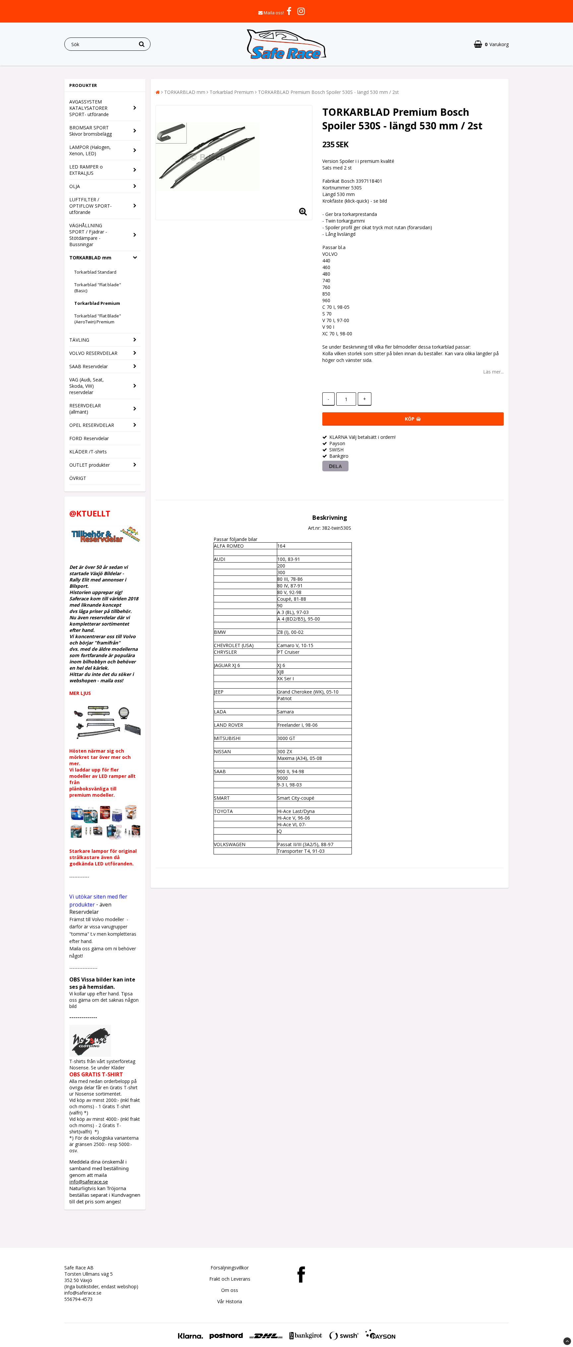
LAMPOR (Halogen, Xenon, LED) (90, 150)
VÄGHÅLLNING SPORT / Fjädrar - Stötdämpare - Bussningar (88, 234)
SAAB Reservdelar (88, 366)
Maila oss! (274, 13)
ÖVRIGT (77, 478)
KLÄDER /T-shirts (88, 451)
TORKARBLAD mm (90, 257)
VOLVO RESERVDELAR (93, 353)
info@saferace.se (88, 1181)
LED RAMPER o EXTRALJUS (86, 170)
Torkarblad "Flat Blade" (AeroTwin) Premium (97, 319)
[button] (491, 44)
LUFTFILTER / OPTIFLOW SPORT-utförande (90, 205)
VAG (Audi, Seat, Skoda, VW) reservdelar (86, 385)
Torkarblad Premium (97, 303)
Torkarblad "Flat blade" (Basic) (97, 288)
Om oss (229, 1290)
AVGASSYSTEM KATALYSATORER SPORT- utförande (89, 108)
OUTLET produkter (89, 465)
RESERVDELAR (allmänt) (85, 408)
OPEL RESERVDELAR (91, 425)
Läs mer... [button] (493, 372)
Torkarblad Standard (95, 272)
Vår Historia (229, 1301)
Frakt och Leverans (229, 1279)
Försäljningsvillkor (230, 1267)
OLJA (74, 186)
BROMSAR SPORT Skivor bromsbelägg (90, 130)
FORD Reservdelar (89, 438)
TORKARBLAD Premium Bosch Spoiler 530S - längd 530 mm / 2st (328, 92)
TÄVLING (79, 340)
